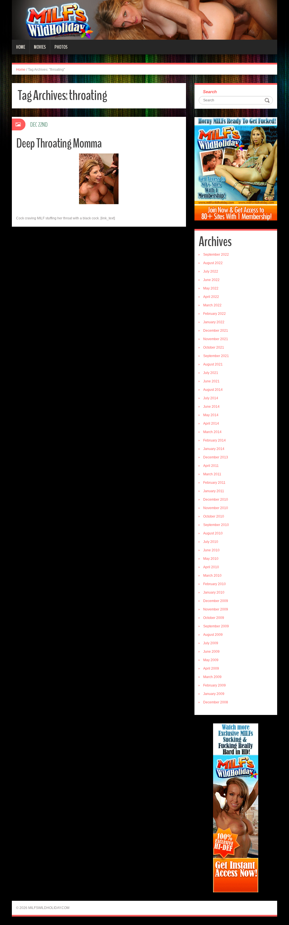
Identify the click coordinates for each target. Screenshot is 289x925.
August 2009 (213, 635)
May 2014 (210, 415)
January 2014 (213, 449)
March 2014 (212, 432)
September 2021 (216, 356)
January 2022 (213, 322)
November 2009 (215, 609)
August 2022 (213, 263)
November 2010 (215, 508)
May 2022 (210, 288)
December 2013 (215, 457)
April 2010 (211, 567)
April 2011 (211, 466)
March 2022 (212, 305)
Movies (40, 47)
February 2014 (214, 440)
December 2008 (215, 702)
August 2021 (213, 364)
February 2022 (214, 314)
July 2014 (210, 398)
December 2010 (215, 499)
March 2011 (212, 474)
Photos (60, 47)
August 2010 (213, 533)
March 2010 (212, 576)
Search (210, 91)
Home (20, 47)
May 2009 (210, 660)
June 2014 (211, 407)
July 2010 (210, 542)
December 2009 (215, 601)
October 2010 (213, 516)
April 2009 (211, 668)
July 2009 (210, 643)
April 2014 (211, 423)
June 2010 (211, 550)
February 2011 (214, 483)
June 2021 (211, 381)
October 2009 (213, 618)
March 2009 (212, 677)
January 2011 (213, 491)
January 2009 (213, 694)
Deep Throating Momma (59, 143)
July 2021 (210, 373)
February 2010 (214, 584)
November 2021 (215, 339)
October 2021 (213, 347)
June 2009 (211, 652)
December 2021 (215, 331)
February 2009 (214, 685)
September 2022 (216, 255)
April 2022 (211, 297)
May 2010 (210, 559)
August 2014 (213, 390)
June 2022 (211, 280)
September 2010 (216, 525)
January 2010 (213, 592)
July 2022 (210, 271)
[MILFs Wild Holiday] (144, 20)
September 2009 (216, 626)
